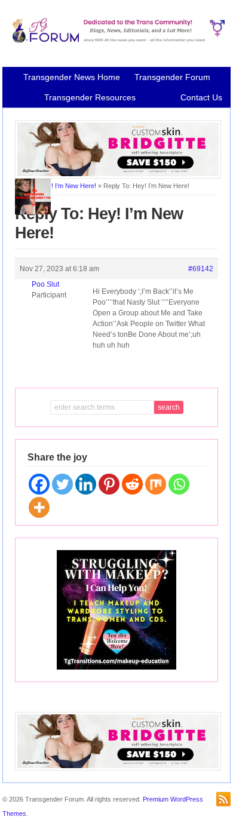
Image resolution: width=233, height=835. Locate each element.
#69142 (200, 269)
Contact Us (201, 97)
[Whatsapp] (178, 484)
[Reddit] (132, 484)
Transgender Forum (172, 77)
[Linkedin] (85, 484)
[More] (39, 507)
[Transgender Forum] (116, 40)
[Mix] (155, 484)
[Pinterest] (109, 484)
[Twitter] (62, 484)
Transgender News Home (71, 77)
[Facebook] (39, 484)
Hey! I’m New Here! (67, 185)
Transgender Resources (90, 97)
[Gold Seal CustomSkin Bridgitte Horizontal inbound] (118, 176)
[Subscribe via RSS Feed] (223, 799)
